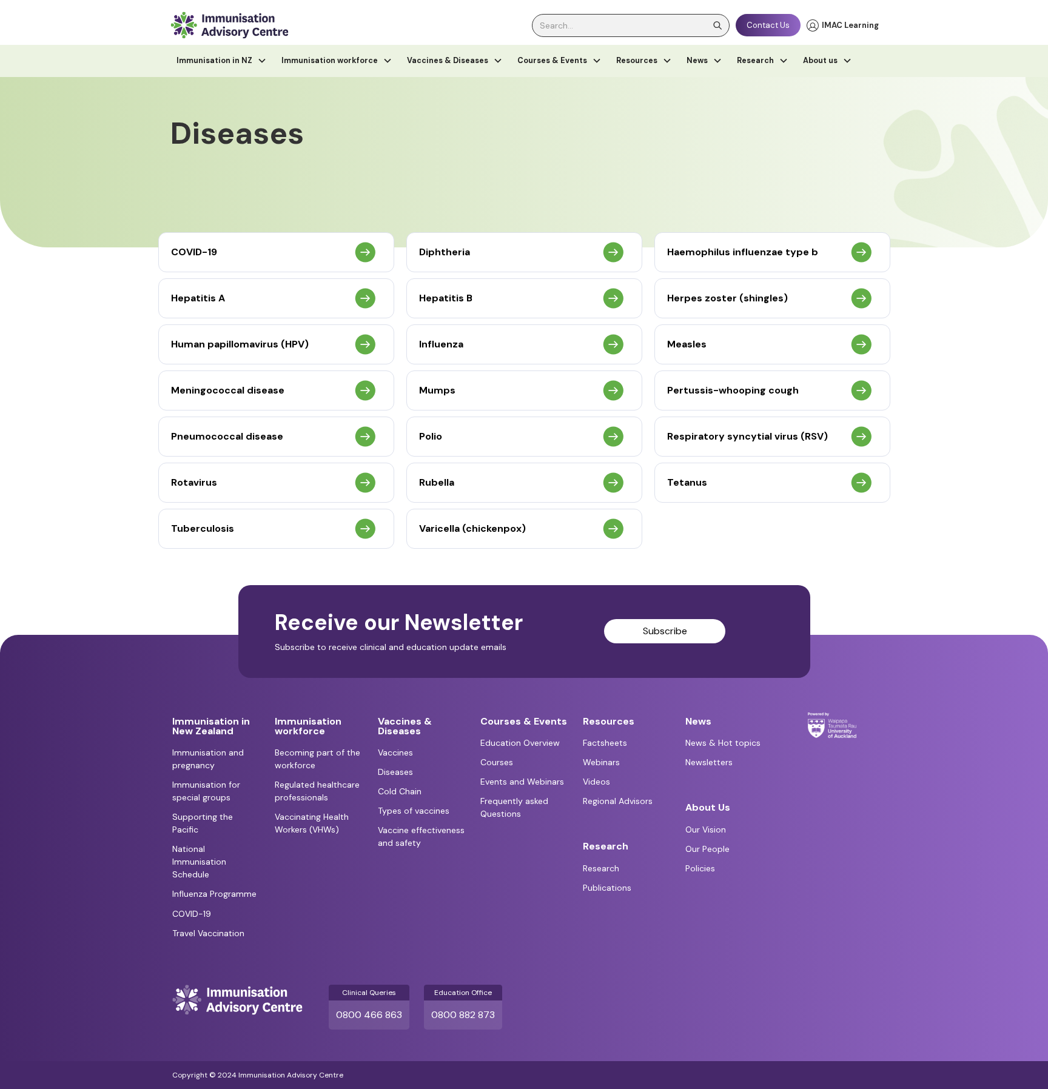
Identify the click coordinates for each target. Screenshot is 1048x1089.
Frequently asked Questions (514, 807)
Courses (496, 762)
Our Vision (705, 829)
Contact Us (768, 25)
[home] (229, 25)
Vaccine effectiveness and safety (421, 836)
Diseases (395, 771)
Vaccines (395, 752)
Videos (596, 781)
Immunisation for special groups (206, 791)
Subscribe (665, 631)
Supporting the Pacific (202, 823)
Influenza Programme (214, 893)
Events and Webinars (522, 781)
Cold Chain (400, 791)
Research (601, 868)
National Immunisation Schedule (199, 861)
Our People (707, 848)
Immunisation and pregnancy (208, 759)
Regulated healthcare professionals (317, 791)
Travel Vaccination (208, 933)
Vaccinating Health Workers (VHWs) (312, 823)
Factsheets (605, 742)
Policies (700, 868)
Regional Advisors (618, 801)
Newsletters (709, 762)
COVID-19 (191, 913)
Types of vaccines (413, 810)
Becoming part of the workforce (317, 759)
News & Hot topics (723, 742)
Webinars (601, 762)
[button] (221, 61)
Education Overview (520, 742)
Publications (607, 887)
